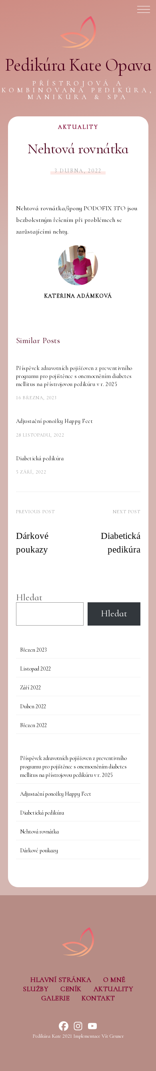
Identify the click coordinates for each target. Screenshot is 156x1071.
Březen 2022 (33, 725)
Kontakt (98, 998)
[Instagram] (78, 1026)
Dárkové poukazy (39, 850)
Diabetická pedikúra (40, 458)
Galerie (55, 998)
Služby (35, 989)
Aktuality (78, 127)
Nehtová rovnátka (39, 831)
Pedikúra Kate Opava (78, 65)
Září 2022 (30, 687)
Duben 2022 (33, 706)
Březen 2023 (33, 649)
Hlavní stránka (60, 979)
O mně (114, 979)
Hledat (29, 597)
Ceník (71, 989)
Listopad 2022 (35, 668)
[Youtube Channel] (92, 1026)
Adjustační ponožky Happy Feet (54, 421)
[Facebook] (63, 1026)
